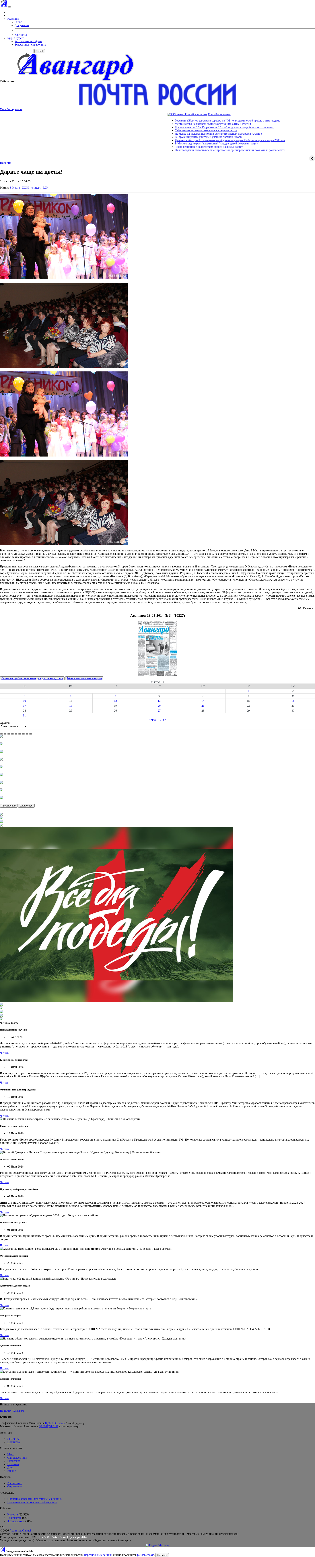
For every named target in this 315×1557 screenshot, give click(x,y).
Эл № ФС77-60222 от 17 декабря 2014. (63, 1537)
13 (159, 700)
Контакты (21, 34)
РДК (45, 187)
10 (24, 700)
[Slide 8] (27, 734)
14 (202, 700)
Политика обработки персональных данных (34, 1498)
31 (24, 715)
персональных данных (98, 1554)
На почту (5, 1410)
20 (159, 705)
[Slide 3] (8, 734)
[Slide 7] (23, 734)
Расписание (14, 1483)
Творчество (14, 1517)
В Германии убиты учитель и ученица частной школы (153, 136)
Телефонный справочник (30, 44)
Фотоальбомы (16, 1521)
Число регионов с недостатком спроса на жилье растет (153, 146)
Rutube (11, 1470)
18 (70, 705)
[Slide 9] (30, 734)
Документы (22, 25)
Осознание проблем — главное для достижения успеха (32, 678)
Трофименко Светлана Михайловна (22, 1423)
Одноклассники (17, 1457)
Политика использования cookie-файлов (32, 1502)
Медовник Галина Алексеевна (19, 1426)
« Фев (152, 719)
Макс (10, 1454)
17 (24, 705)
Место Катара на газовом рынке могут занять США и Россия (157, 123)
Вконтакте (13, 1460)
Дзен (10, 1467)
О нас (18, 21)
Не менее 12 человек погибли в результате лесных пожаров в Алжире (162, 133)
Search (39, 51)
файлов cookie (145, 1554)
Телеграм (18, 1410)
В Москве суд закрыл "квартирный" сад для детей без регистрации (161, 143)
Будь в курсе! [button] (15, 38)
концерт (36, 187)
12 (115, 700)
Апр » (162, 719)
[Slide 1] (1, 734)
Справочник (15, 1486)
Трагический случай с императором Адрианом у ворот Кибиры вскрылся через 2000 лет (174, 140)
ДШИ (25, 187)
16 (292, 700)
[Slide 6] (19, 734)
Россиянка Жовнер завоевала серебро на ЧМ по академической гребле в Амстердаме (172, 120)
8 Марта (15, 187)
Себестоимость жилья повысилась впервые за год (150, 130)
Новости (5, 162)
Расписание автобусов (28, 41)
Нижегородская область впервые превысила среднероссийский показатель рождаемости (174, 150)
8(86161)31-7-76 (55, 1423)
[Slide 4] (12, 734)
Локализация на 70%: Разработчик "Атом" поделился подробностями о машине (169, 127)
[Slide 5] (16, 734)
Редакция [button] (13, 18)
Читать (4, 1052)
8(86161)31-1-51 (48, 1426)
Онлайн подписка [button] (11, 109)
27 (159, 710)
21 (202, 705)
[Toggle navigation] (9, 6)
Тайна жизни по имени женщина (84, 678)
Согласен (162, 1555)
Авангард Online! (20, 1530)
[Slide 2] (5, 734)
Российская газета (164, 114)
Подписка (13, 1442)
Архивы (5, 722)
